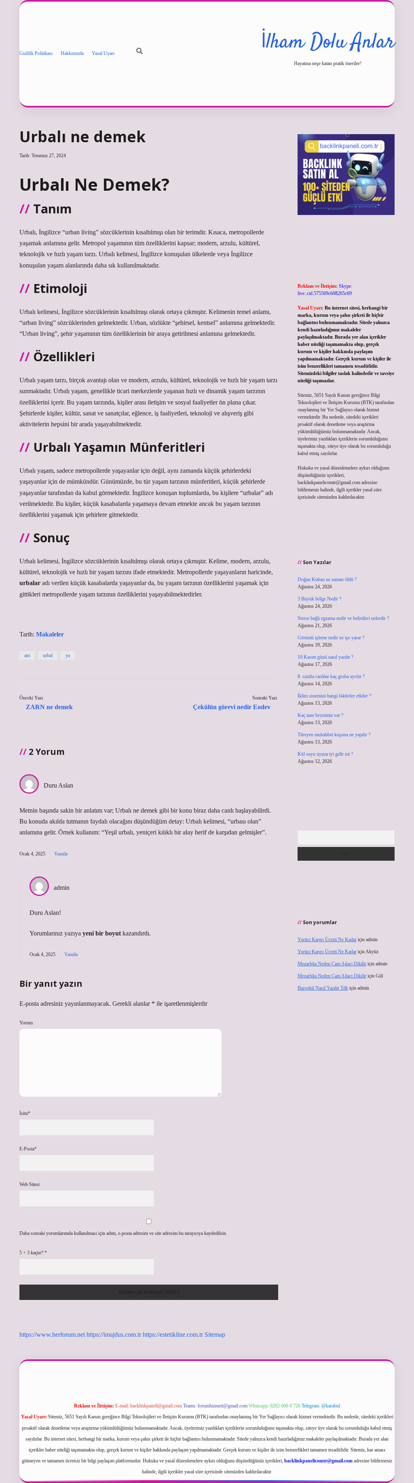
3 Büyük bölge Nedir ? (319, 599)
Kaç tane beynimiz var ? (320, 715)
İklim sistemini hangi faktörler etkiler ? (334, 696)
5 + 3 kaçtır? (33, 1252)
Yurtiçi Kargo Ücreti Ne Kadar (327, 939)
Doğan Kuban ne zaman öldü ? (327, 579)
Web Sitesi (29, 1184)
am (27, 655)
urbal (48, 655)
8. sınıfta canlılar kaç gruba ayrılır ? (331, 676)
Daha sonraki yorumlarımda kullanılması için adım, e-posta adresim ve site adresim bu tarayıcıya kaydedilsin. (123, 1233)
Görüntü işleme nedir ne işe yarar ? (331, 637)
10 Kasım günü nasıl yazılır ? (325, 657)
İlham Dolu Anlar (328, 42)
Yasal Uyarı (103, 53)
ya (67, 655)
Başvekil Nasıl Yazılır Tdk (323, 988)
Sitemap (215, 1334)
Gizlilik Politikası (36, 53)
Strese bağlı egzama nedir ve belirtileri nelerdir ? (343, 618)
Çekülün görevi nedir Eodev (231, 707)
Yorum (26, 1023)
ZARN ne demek (49, 707)
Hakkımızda (72, 53)
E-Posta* (28, 1149)
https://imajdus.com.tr (114, 1334)
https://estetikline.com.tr (173, 1334)
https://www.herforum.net (52, 1334)
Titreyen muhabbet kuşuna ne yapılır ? (334, 734)
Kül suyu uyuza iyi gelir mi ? (325, 754)
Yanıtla (61, 854)
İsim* (24, 1113)
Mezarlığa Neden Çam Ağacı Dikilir (332, 964)
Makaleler (50, 634)
